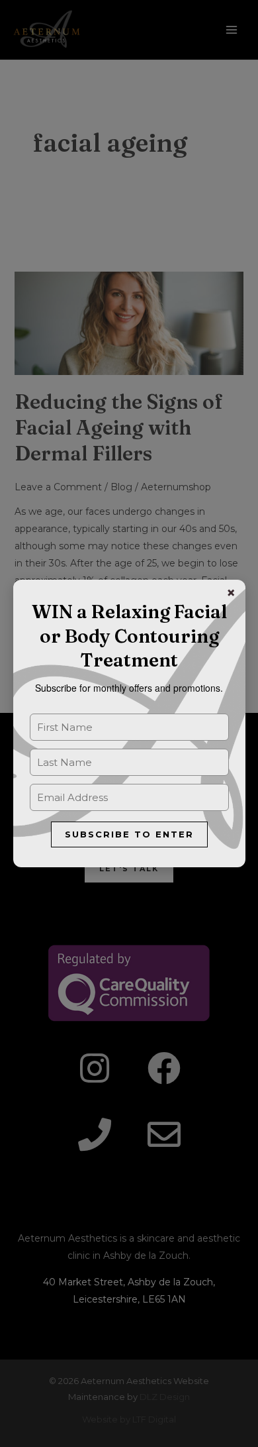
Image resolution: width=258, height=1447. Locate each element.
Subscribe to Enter (129, 834)
